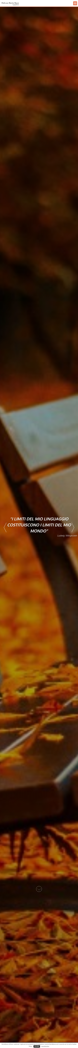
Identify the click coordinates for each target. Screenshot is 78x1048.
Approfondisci (45, 1046)
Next (73, 527)
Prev (5, 527)
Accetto (36, 1046)
